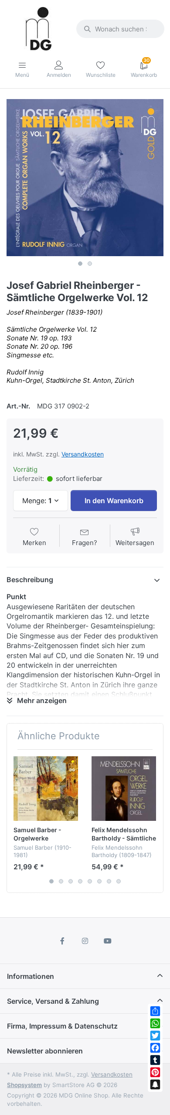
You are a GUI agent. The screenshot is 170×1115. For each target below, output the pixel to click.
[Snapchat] (155, 1084)
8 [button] (118, 881)
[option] (85, 177)
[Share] (155, 1011)
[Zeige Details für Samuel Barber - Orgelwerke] (46, 788)
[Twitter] (155, 1035)
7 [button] (109, 881)
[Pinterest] (155, 1072)
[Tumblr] (155, 1060)
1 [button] (80, 263)
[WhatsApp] (155, 1023)
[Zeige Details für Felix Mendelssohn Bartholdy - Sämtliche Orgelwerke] (124, 788)
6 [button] (99, 881)
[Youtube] (107, 940)
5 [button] (90, 881)
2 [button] (90, 263)
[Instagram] (85, 940)
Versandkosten (82, 454)
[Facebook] (155, 1048)
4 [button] (80, 881)
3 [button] (70, 881)
